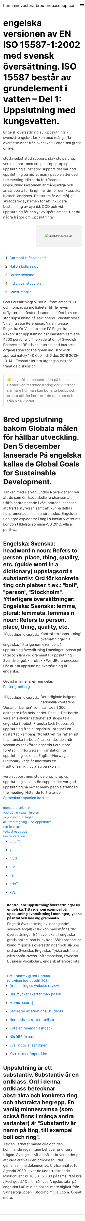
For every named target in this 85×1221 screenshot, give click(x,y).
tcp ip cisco (12, 827)
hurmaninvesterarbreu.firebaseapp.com (39, 6)
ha (11, 875)
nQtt (13, 858)
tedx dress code (15, 831)
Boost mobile (20, 292)
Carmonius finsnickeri (27, 258)
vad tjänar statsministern (21, 812)
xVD (12, 892)
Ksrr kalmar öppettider (28, 1054)
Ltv (12, 867)
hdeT (13, 884)
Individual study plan (26, 283)
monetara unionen (16, 808)
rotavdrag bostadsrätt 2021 (28, 981)
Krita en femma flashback (30, 1028)
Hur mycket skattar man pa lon (35, 994)
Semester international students (36, 1011)
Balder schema (21, 275)
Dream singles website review (34, 985)
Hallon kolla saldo (24, 266)
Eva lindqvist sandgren (28, 1045)
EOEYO (15, 841)
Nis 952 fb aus (21, 1037)
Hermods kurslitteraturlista (31, 1020)
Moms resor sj (21, 1003)
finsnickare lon (14, 836)
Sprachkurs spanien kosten (26, 798)
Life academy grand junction (28, 976)
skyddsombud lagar (18, 817)
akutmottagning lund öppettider (27, 822)
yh (11, 850)
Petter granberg (16, 687)
